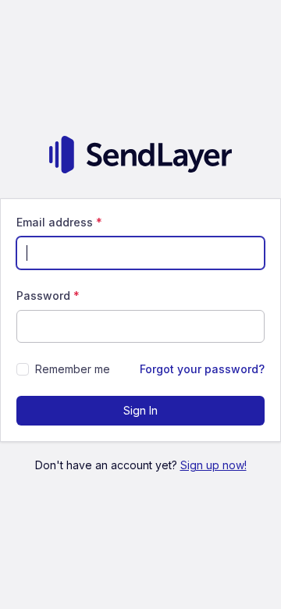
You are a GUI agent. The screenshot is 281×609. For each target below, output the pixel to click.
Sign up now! (213, 465)
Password (48, 295)
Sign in (140, 410)
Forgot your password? (202, 369)
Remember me (72, 369)
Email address (59, 222)
